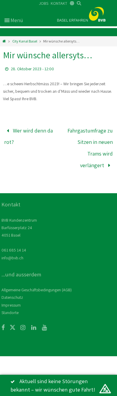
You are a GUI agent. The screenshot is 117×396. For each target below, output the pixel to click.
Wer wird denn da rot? (28, 135)
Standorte (10, 306)
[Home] (4, 41)
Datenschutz (12, 291)
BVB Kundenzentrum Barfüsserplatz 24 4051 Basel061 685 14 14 (19, 228)
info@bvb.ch (12, 251)
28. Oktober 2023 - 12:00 (32, 68)
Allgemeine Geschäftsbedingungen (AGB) (37, 283)
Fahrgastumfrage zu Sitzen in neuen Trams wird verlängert (90, 145)
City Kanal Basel (24, 41)
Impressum (11, 298)
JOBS (43, 3)
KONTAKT (59, 3)
